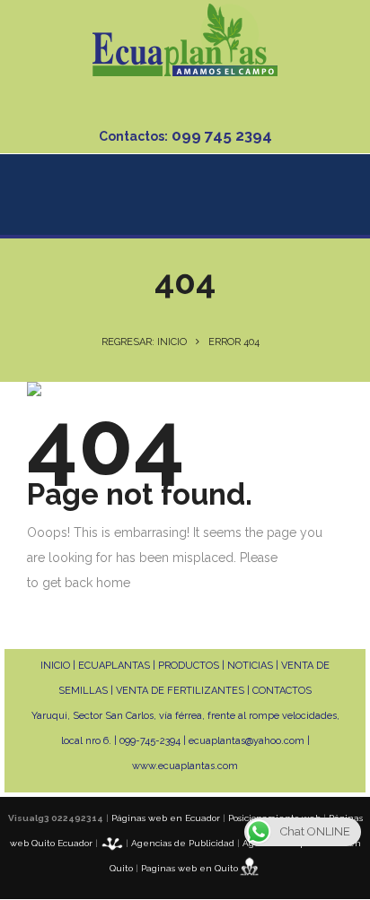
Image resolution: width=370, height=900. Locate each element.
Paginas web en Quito (189, 868)
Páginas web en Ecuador (165, 818)
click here (309, 557)
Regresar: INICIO (144, 342)
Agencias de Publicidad (182, 843)
